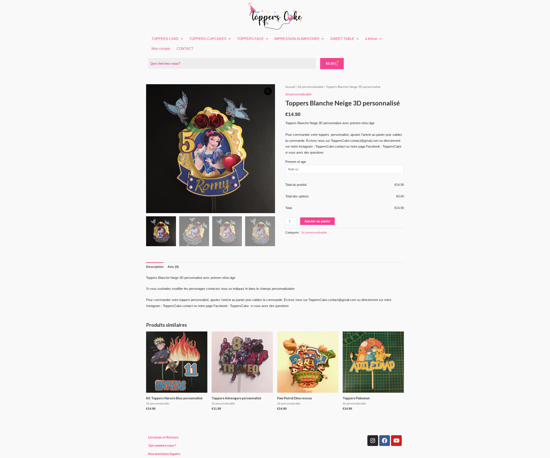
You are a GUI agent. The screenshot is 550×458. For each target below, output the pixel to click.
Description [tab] (154, 267)
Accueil (290, 87)
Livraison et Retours (163, 437)
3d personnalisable (310, 87)
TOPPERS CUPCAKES (207, 39)
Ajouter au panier (317, 221)
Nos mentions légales (164, 454)
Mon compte (160, 48)
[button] (167, 39)
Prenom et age (295, 161)
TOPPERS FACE (250, 39)
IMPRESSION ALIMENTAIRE (297, 39)
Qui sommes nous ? (162, 445)
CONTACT (185, 48)
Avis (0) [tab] (173, 267)
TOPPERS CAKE (165, 39)
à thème (371, 39)
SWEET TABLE (342, 39)
